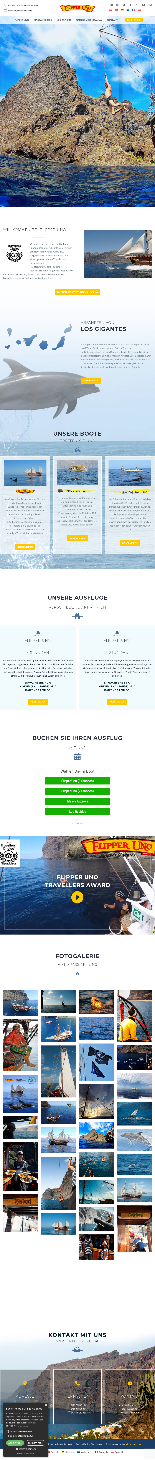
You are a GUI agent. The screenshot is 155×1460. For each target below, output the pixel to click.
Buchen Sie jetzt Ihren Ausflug (77, 292)
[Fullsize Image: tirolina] (96, 1273)
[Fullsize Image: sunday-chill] (20, 1278)
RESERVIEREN (25, 547)
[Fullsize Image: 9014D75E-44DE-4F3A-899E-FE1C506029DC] (96, 1002)
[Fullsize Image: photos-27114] (58, 1224)
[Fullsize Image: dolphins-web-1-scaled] (96, 1028)
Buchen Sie (133, 19)
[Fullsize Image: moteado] (134, 1140)
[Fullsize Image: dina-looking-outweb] (134, 1016)
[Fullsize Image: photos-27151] (134, 1281)
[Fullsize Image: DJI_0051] (58, 1029)
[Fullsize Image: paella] (20, 1166)
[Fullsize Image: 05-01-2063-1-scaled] (58, 1001)
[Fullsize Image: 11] (96, 1247)
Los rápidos (64, 19)
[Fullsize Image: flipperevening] (96, 1101)
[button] (25, 1449)
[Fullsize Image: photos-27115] (20, 1246)
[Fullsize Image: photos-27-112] (58, 1183)
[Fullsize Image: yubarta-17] (134, 1114)
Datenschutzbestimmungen (62, 1444)
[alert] (25, 1430)
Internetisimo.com (133, 1444)
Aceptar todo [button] (15, 1443)
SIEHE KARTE (90, 380)
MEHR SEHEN (38, 701)
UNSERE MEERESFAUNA (89, 19)
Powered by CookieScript (25, 1454)
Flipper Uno (22, 19)
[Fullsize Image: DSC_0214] (134, 1057)
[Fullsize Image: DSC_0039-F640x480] (96, 1062)
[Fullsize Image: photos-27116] (58, 1250)
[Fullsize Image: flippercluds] (134, 1086)
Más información (21, 1426)
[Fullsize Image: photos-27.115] (96, 1164)
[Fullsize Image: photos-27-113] (134, 1190)
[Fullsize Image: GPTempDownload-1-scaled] (96, 1135)
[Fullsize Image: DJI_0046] (20, 1003)
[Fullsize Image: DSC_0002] (20, 1045)
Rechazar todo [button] (35, 1443)
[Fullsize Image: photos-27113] (96, 1219)
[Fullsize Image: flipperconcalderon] (20, 1093)
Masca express (43, 19)
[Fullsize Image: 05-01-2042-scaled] (20, 1127)
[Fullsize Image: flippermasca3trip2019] (58, 1112)
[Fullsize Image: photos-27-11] (134, 1164)
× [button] (46, 1405)
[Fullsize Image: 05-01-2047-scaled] (20, 1213)
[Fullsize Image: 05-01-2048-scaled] (134, 1228)
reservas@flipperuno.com (130, 1404)
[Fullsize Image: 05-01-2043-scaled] (58, 1071)
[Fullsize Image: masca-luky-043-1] (58, 1140)
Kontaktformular (130, 1412)
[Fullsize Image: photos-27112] (96, 1192)
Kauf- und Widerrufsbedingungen (90, 1444)
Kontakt (112, 19)
